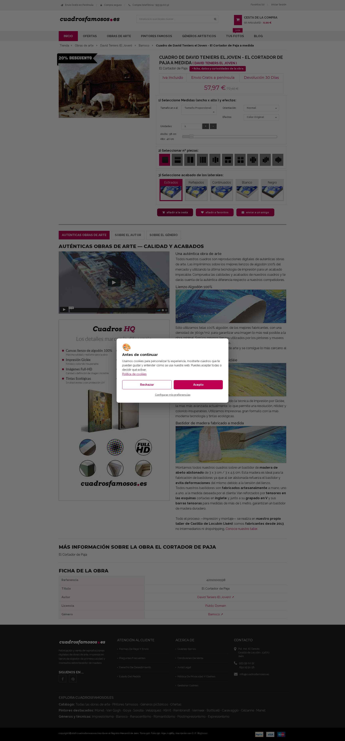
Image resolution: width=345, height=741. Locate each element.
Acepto (198, 384)
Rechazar (147, 384)
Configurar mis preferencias (172, 394)
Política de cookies (134, 374)
